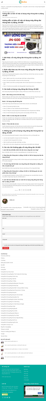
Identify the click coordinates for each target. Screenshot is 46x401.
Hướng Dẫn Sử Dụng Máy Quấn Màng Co (10, 313)
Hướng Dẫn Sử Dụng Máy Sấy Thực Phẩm (10, 315)
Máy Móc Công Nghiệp (6, 326)
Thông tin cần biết (5, 329)
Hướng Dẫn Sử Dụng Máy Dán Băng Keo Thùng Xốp (12, 283)
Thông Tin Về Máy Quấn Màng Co (8, 331)
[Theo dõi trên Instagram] (5, 397)
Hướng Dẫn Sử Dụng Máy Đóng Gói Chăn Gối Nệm (12, 294)
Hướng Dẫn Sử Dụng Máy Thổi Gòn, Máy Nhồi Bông (12, 317)
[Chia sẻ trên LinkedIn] (30, 190)
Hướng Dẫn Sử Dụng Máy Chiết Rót (8, 278)
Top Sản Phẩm (4, 336)
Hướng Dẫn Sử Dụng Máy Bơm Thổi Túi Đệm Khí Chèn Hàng (14, 274)
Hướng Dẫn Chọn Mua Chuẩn (7, 271)
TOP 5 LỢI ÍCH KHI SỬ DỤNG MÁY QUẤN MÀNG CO (14, 356)
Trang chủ (3, 6)
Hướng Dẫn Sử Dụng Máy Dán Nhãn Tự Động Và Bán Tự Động (14, 287)
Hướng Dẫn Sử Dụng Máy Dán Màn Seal (9, 285)
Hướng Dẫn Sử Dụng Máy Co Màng (8, 281)
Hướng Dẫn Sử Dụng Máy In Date (8, 306)
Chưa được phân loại (5, 255)
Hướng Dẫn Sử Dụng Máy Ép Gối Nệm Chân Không (12, 299)
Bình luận (4, 218)
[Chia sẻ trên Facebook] (22, 190)
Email (3, 234)
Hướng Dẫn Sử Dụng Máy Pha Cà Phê (9, 310)
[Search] (44, 2)
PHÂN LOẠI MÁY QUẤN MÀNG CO (11, 341)
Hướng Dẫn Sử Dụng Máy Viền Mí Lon (9, 320)
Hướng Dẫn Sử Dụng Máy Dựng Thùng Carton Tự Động (13, 290)
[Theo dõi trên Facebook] (3, 397)
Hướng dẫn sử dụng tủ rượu (7, 324)
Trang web (4, 239)
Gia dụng (3, 267)
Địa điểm (3, 265)
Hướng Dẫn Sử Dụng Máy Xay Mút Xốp (9, 322)
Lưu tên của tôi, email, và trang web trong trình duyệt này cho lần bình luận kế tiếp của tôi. (23, 245)
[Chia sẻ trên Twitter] (24, 190)
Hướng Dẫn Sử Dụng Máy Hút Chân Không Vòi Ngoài (12, 304)
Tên (3, 228)
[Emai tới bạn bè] (26, 190)
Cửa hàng (3, 260)
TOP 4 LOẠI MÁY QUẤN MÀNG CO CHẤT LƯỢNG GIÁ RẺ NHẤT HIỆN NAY (18, 353)
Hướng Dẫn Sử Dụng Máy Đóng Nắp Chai (10, 297)
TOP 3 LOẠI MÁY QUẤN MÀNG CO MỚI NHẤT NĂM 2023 (15, 345)
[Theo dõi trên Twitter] (7, 397)
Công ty (2, 258)
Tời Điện (2, 333)
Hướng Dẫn (3, 269)
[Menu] (2, 2)
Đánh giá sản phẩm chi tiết (7, 262)
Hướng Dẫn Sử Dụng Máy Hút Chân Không (10, 301)
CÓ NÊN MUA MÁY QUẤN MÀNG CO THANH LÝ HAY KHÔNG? (16, 349)
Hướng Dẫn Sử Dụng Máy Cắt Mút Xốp (9, 276)
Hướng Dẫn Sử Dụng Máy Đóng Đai (14, 6)
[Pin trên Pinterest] (28, 190)
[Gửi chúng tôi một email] (9, 397)
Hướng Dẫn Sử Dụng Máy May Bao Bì (9, 308)
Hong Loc (15, 17)
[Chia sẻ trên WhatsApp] (19, 190)
